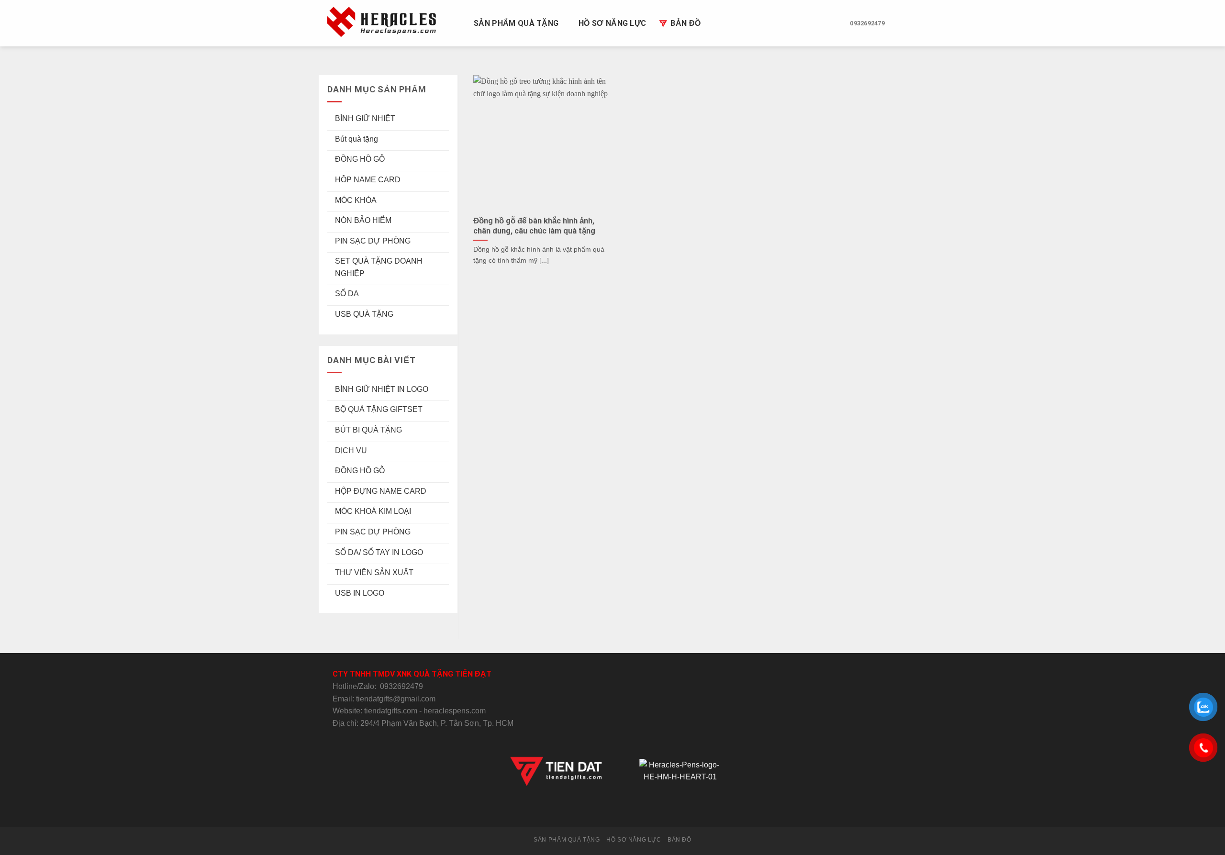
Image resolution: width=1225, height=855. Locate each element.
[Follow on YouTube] (647, 809)
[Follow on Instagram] (589, 809)
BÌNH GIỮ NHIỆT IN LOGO (381, 389)
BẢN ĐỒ (685, 23)
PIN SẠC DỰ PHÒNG (373, 241)
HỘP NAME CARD (368, 180)
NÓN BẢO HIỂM (363, 220)
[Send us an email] (612, 809)
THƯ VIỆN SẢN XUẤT (374, 572)
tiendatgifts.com (390, 711)
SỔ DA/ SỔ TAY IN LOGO (379, 552)
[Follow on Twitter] (600, 809)
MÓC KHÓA (356, 200)
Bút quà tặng (356, 139)
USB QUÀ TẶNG (364, 314)
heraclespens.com (454, 711)
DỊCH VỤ (351, 450)
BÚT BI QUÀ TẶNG (368, 430)
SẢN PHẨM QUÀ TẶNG (516, 23)
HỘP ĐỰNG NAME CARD (380, 491)
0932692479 (401, 686)
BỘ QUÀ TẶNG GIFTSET (379, 409)
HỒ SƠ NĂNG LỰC (612, 23)
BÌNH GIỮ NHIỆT (365, 118)
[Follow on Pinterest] (636, 809)
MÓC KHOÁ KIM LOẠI (373, 511)
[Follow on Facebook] (577, 809)
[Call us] (624, 809)
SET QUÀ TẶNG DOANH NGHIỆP (379, 267)
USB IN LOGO (359, 593)
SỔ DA (347, 293)
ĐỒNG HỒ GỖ (360, 159)
